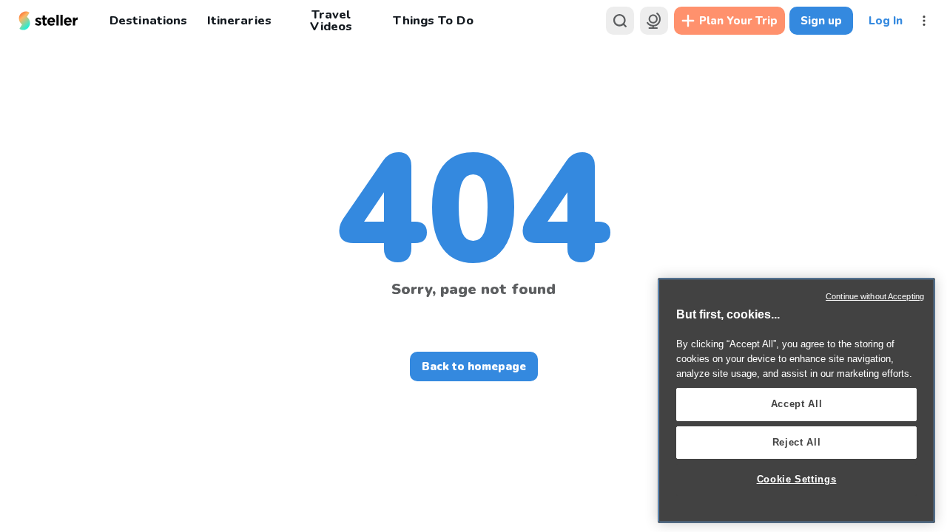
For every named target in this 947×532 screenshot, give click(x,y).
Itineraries (239, 20)
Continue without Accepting (875, 296)
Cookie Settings (797, 479)
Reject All (796, 442)
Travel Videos (331, 20)
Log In (886, 20)
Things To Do (433, 20)
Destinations (148, 20)
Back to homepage (474, 366)
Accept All (797, 403)
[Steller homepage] (48, 20)
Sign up (821, 20)
